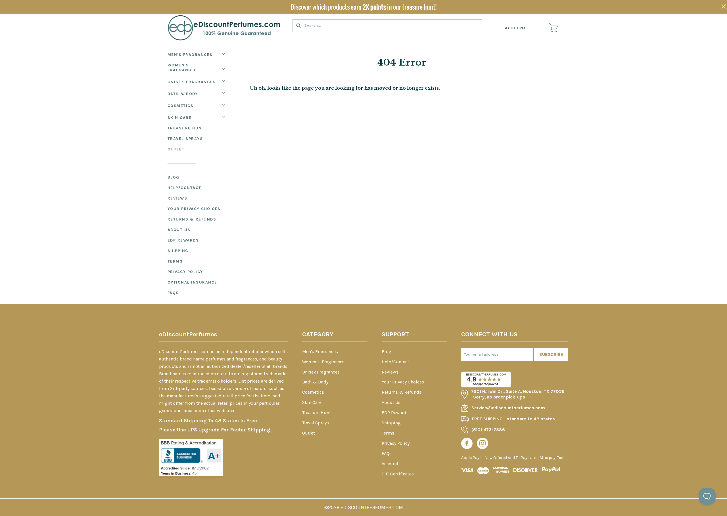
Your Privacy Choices (194, 208)
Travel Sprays (185, 138)
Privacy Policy (185, 271)
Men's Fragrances (190, 54)
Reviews (177, 198)
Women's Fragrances (182, 67)
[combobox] (387, 25)
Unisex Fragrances (192, 81)
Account (516, 28)
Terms (175, 261)
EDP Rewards (183, 240)
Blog (173, 177)
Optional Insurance (192, 282)
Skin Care (180, 117)
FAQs (173, 292)
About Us (179, 229)
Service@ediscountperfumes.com (508, 407)
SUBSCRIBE (551, 354)
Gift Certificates (398, 474)
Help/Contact (184, 187)
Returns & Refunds (192, 219)
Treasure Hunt (186, 128)
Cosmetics (181, 105)
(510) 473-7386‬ (488, 429)
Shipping (178, 250)
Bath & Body (183, 93)
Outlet (176, 149)
